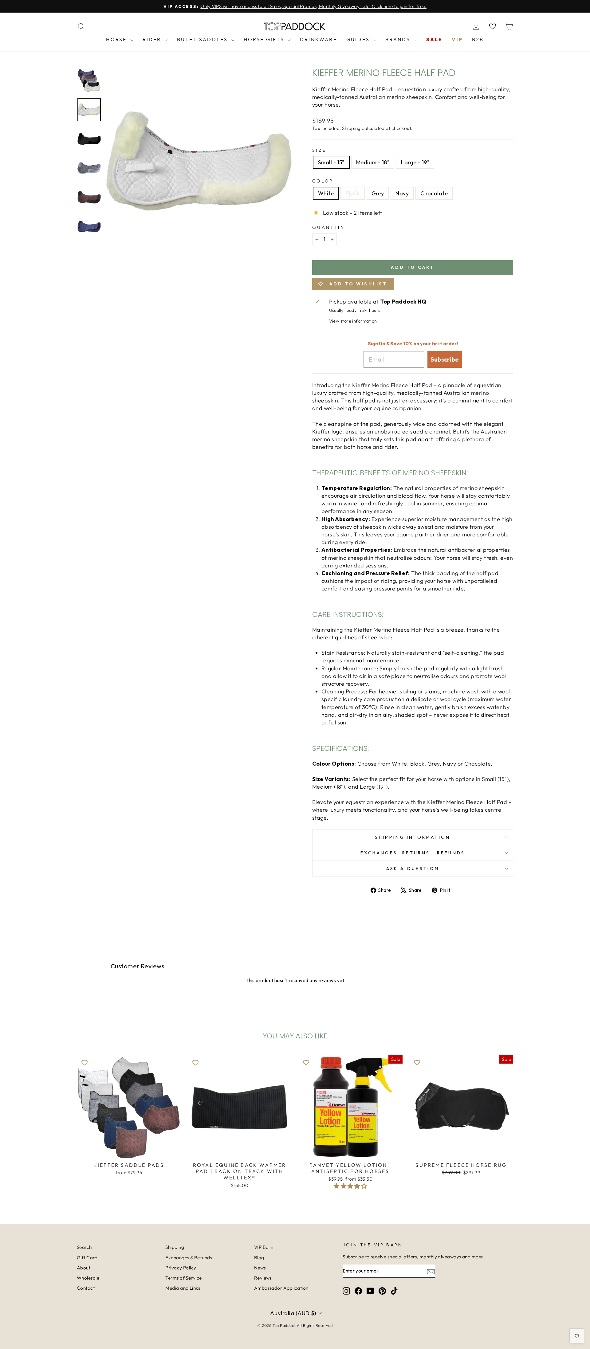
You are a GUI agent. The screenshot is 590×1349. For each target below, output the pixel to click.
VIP (457, 39)
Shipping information (412, 837)
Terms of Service (183, 1278)
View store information (353, 321)
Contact (86, 1288)
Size (319, 150)
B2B (478, 39)
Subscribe (445, 359)
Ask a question (412, 868)
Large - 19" (415, 162)
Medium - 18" (372, 162)
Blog (259, 1258)
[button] (350, 1186)
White (326, 193)
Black (352, 193)
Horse (117, 39)
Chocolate (434, 193)
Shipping (351, 128)
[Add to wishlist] (84, 1062)
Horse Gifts (265, 39)
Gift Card (87, 1258)
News (260, 1268)
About (83, 1268)
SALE (434, 39)
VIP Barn (263, 1247)
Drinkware (318, 39)
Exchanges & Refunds (188, 1258)
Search (84, 1247)
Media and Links (182, 1288)
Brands (398, 39)
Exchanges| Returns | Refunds (412, 853)
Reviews (263, 1278)
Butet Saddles (203, 39)
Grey (378, 193)
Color (323, 181)
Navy (402, 193)
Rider (153, 39)
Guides (359, 39)
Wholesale (88, 1278)
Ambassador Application (281, 1288)
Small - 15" (331, 162)
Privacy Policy (180, 1268)
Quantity (328, 227)
